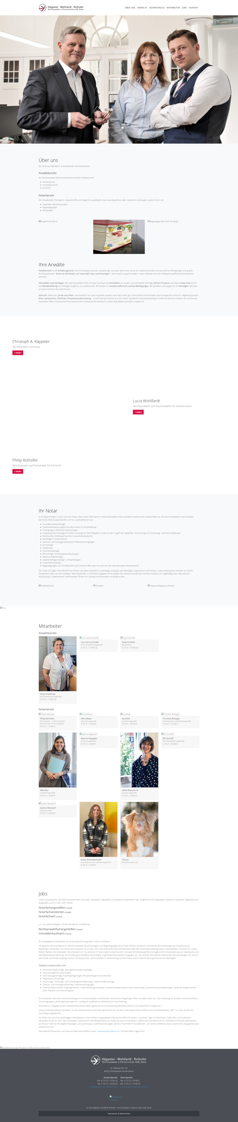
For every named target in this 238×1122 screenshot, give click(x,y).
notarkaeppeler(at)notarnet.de (134, 1086)
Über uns (130, 7)
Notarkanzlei (157, 7)
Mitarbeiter (173, 7)
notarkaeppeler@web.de (108, 1031)
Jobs (184, 7)
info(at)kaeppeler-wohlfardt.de (104, 1086)
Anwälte (142, 7)
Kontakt (193, 7)
